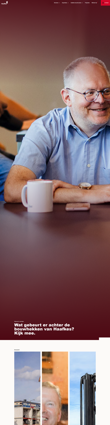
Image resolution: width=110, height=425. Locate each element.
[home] (5, 3)
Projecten (87, 2)
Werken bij (94, 2)
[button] (56, 3)
